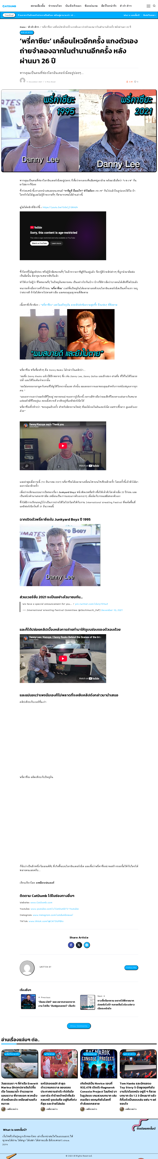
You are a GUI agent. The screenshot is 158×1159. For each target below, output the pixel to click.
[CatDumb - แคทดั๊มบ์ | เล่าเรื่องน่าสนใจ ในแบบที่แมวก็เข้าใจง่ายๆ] (9, 5)
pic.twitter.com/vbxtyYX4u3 (91, 603)
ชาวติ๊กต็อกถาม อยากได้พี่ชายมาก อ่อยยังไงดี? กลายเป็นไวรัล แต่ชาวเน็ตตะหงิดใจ (116, 1004)
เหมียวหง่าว (12, 1109)
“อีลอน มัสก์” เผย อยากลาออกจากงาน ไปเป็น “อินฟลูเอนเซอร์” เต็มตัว (56, 1004)
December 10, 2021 (112, 610)
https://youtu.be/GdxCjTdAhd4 (60, 207)
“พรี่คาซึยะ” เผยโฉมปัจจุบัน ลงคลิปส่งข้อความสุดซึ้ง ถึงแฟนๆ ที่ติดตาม (78, 304)
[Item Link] (19, 1063)
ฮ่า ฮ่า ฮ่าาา (33, 27)
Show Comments (78, 1026)
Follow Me (131, 967)
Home (23, 27)
